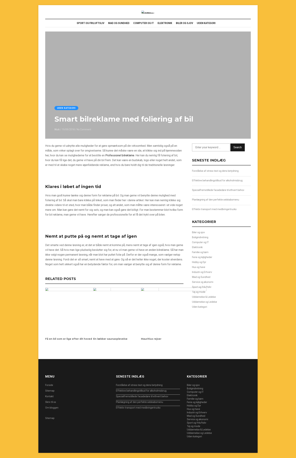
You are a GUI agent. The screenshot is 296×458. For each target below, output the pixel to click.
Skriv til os (50, 402)
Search (237, 147)
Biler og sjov (184, 23)
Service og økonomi (202, 282)
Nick (57, 129)
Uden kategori (206, 23)
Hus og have (198, 267)
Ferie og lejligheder (202, 257)
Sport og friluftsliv (90, 23)
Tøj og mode (198, 292)
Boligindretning (200, 237)
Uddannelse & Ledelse (204, 297)
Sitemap (49, 390)
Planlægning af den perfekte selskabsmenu (215, 199)
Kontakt (49, 396)
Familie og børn (200, 252)
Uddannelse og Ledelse (204, 301)
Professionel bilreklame (119, 155)
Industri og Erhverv (202, 272)
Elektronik (165, 23)
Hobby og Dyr (199, 262)
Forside (49, 385)
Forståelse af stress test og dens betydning (215, 171)
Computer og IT (143, 23)
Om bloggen (51, 407)
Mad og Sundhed (119, 23)
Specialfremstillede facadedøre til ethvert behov (218, 190)
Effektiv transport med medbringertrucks (214, 209)
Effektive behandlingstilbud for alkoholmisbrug (217, 180)
